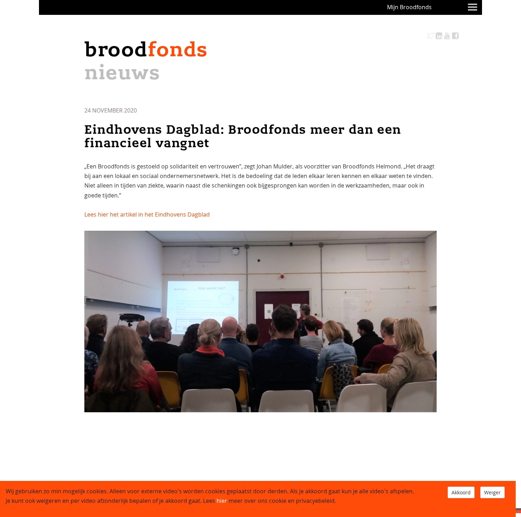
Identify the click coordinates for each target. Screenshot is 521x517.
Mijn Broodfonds (409, 7)
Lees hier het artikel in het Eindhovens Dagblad (147, 214)
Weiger (492, 492)
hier (222, 501)
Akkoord (461, 492)
